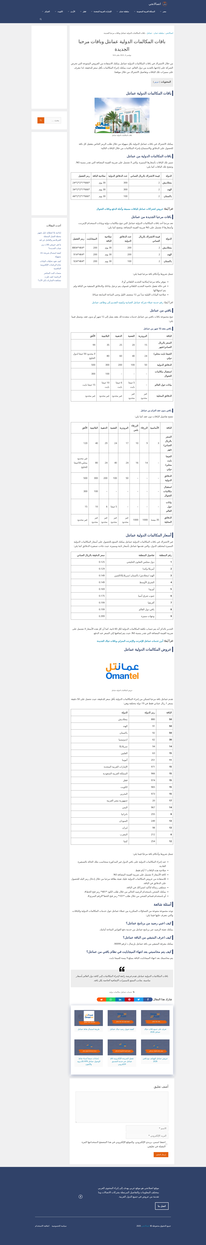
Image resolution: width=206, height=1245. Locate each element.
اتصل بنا (162, 1206)
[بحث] (40, 120)
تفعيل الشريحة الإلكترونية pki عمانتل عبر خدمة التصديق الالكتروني (122, 1061)
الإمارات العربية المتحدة (103, 11)
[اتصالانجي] (164, 4)
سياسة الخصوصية (59, 1226)
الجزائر (47, 11)
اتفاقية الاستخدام (42, 1226)
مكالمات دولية (114, 992)
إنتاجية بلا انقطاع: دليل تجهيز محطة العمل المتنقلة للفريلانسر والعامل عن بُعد (49, 236)
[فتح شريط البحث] (40, 19)
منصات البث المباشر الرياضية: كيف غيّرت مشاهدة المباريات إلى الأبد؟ (49, 277)
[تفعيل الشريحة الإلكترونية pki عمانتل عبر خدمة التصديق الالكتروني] (122, 1053)
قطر (84, 11)
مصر (164, 11)
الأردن (73, 11)
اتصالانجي (155, 4)
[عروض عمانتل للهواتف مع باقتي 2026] (155, 1053)
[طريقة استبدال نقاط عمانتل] (88, 1023)
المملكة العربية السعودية (146, 11)
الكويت (60, 11)
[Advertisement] (49, 67)
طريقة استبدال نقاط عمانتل (89, 1029)
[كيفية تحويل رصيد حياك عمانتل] (122, 1023)
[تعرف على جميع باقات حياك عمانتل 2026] (155, 1023)
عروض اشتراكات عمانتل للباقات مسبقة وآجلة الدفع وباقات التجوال (129, 208)
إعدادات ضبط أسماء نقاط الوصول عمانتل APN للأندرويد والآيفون (88, 1061)
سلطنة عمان (124, 11)
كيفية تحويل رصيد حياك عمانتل (122, 1029)
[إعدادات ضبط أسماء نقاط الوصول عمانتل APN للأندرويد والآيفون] (88, 1053)
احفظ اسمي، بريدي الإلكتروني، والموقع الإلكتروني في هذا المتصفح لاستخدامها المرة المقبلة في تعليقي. (124, 1144)
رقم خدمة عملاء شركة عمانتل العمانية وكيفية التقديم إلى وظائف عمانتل (127, 302)
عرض (156, 82)
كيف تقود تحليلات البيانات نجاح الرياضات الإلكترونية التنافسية (50, 265)
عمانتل (149, 33)
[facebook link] (80, 1197)
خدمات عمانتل (126, 992)
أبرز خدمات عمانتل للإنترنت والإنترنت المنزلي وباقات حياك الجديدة (130, 641)
